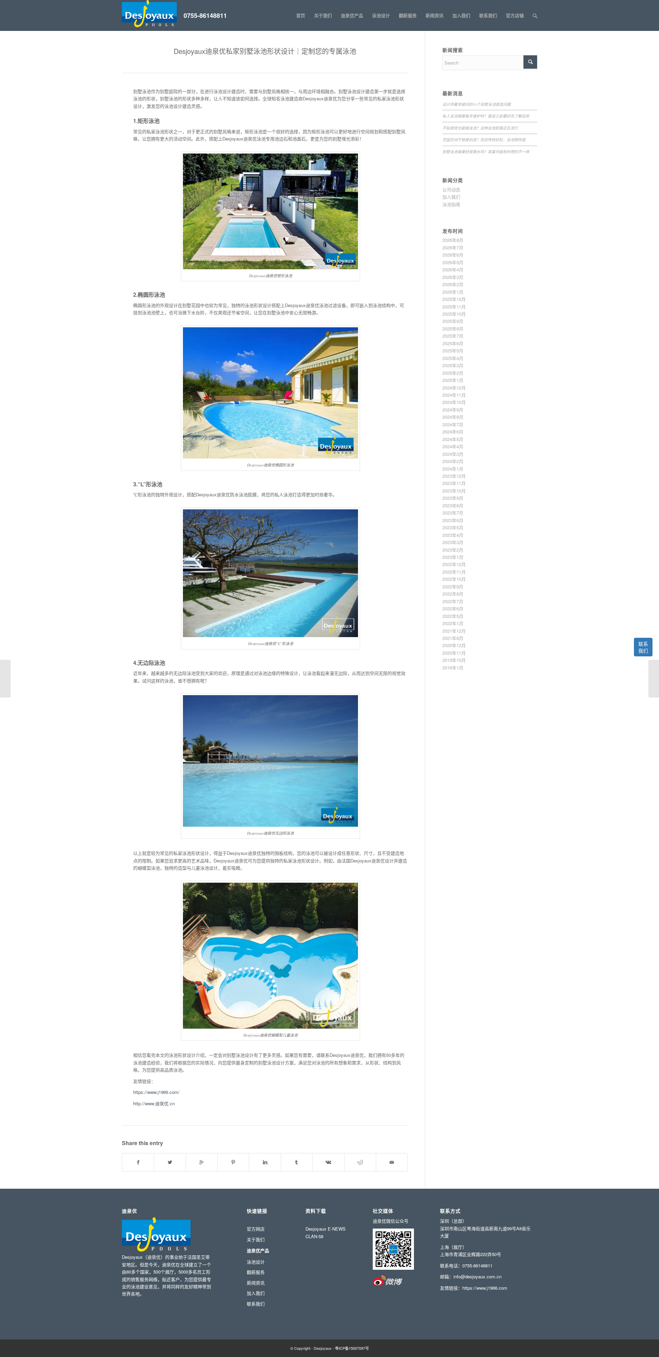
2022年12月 (454, 564)
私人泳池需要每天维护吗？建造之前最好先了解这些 (485, 115)
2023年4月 (452, 535)
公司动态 (451, 189)
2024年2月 (452, 461)
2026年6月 (452, 254)
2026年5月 (452, 262)
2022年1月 (452, 623)
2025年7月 (452, 335)
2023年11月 (454, 483)
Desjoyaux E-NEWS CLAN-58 (325, 1232)
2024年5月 (452, 439)
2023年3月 (452, 542)
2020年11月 (454, 652)
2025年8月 (452, 328)
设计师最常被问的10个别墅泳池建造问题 (476, 104)
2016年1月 (452, 667)
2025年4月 (452, 358)
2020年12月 (454, 645)
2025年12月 (454, 299)
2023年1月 (452, 557)
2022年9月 (452, 586)
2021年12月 (454, 630)
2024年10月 (454, 402)
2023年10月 (454, 490)
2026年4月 (452, 269)
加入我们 (451, 196)
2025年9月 (452, 321)
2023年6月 (452, 520)
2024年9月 (452, 409)
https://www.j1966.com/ (156, 1092)
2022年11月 (454, 571)
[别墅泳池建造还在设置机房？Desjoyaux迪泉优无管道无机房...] (5, 679)
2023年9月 (452, 498)
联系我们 (643, 647)
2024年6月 (452, 431)
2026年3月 (452, 277)
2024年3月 (452, 454)
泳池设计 (256, 1261)
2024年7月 (452, 424)
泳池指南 (451, 204)
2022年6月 (452, 608)
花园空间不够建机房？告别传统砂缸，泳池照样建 (483, 139)
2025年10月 (454, 313)
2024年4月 (452, 446)
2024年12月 (454, 387)
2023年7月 (452, 512)
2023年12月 (454, 476)
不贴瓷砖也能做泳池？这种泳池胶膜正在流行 (480, 128)
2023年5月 (452, 527)
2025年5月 (452, 350)
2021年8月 (452, 638)
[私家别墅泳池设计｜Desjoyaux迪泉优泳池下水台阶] (653, 679)
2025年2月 (452, 373)
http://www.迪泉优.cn (154, 1103)
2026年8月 (452, 240)
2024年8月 (452, 417)
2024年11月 (454, 395)
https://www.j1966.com (484, 1288)
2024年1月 (452, 468)
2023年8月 (452, 505)
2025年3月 (452, 365)
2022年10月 (454, 579)
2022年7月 (452, 601)
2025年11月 (454, 306)
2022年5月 (452, 616)
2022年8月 (452, 593)
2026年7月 (452, 247)
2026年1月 (452, 292)
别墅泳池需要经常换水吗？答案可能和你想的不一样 (485, 151)
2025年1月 (452, 380)
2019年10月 (454, 660)
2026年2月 (452, 284)
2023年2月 (452, 549)
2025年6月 (452, 343)
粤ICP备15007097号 (352, 1348)
